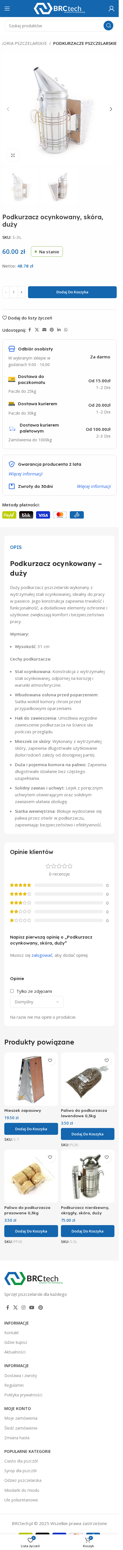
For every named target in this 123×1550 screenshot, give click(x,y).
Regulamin (14, 1385)
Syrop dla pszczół (20, 1470)
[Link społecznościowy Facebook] (29, 330)
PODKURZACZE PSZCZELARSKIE (85, 43)
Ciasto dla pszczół (21, 1461)
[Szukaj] (108, 25)
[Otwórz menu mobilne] (7, 8)
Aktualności (14, 1352)
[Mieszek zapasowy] (31, 1079)
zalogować (41, 955)
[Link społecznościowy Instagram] (23, 1307)
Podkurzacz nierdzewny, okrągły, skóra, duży (85, 1210)
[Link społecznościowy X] (37, 330)
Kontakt (11, 1332)
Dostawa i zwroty (20, 1375)
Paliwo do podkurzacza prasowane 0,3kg (27, 1210)
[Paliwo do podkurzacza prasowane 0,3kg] (31, 1176)
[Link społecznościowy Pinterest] (51, 330)
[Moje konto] (111, 8)
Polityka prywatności (23, 1394)
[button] (8, 109)
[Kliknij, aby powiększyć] (13, 155)
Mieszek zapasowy (22, 1110)
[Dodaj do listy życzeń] (50, 1060)
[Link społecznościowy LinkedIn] (58, 330)
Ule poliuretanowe (21, 1500)
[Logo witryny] (59, 8)
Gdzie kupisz (15, 1342)
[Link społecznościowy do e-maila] (44, 330)
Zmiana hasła (16, 1437)
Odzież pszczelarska (22, 1480)
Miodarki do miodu (21, 1490)
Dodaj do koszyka (72, 291)
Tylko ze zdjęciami (34, 991)
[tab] (16, 547)
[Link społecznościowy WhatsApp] (65, 330)
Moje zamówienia (20, 1418)
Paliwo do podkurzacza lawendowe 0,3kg (84, 1113)
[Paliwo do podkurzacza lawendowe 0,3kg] (88, 1079)
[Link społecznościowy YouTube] (31, 1307)
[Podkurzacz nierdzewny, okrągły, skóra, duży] (88, 1176)
